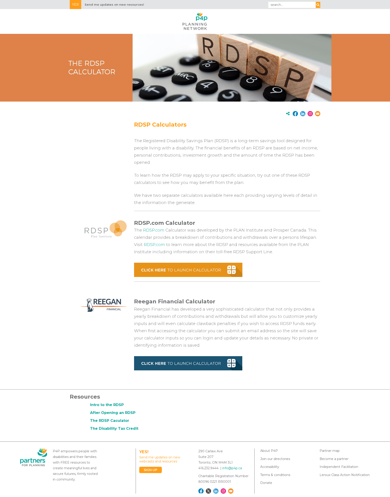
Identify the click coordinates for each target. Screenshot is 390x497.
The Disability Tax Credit (114, 428)
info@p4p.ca (232, 468)
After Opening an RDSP (112, 413)
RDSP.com (153, 230)
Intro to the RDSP (107, 405)
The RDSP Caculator (109, 420)
